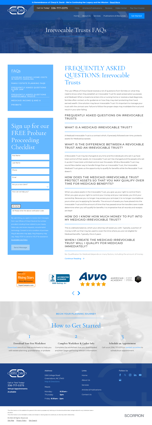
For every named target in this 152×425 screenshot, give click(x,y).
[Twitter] (125, 375)
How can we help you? (20, 192)
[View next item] (79, 293)
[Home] (17, 10)
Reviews (108, 8)
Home (84, 375)
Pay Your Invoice (137, 8)
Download (12, 347)
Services (85, 385)
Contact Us (87, 394)
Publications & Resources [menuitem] (115, 16)
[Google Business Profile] (120, 380)
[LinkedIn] (135, 375)
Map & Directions (52, 382)
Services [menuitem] (97, 16)
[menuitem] (30, 77)
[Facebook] (120, 375)
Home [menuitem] (76, 16)
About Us (86, 380)
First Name (16, 155)
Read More (115, 2)
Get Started (136, 16)
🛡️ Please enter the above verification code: (28, 211)
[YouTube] (140, 375)
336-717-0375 (59, 8)
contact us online (133, 347)
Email (14, 177)
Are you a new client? (20, 184)
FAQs (77, 8)
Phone (14, 170)
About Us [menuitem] (86, 16)
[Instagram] (130, 375)
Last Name (16, 163)
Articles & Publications (92, 8)
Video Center (121, 8)
